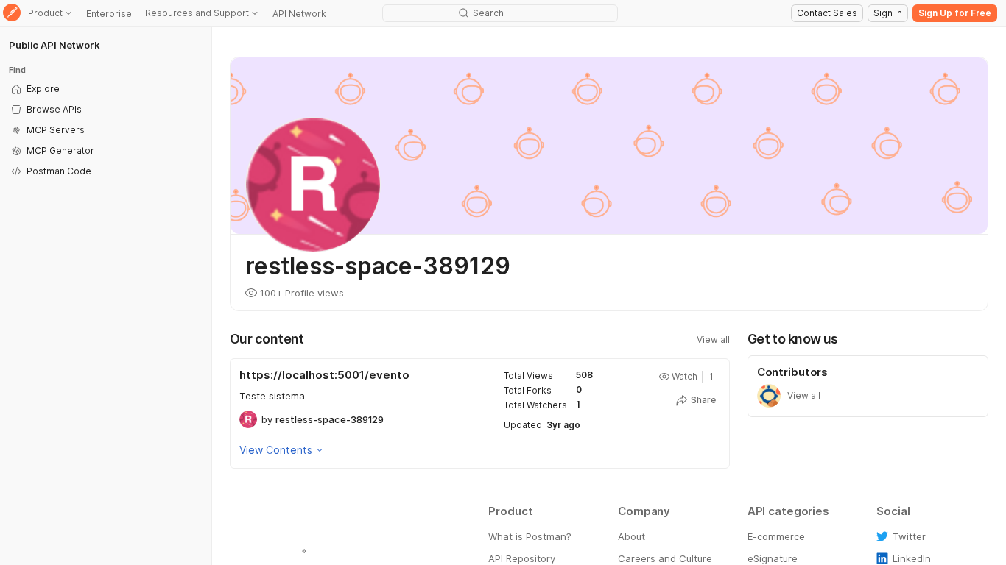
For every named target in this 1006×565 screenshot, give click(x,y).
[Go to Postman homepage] (12, 14)
